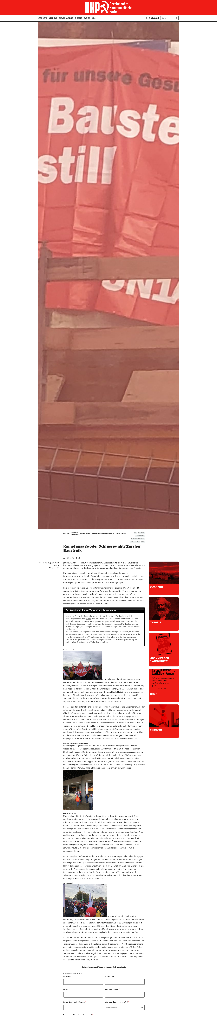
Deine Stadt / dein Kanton (74, 1002)
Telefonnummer (112, 989)
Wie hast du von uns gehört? (117, 1002)
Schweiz (125, 533)
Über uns (53, 18)
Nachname (109, 977)
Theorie (78, 18)
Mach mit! (42, 18)
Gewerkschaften (108, 533)
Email (66, 989)
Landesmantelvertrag (137, 539)
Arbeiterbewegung (94, 533)
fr (146, 18)
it (149, 18)
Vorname (67, 977)
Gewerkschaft (140, 536)
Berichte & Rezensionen (75, 533)
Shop (94, 18)
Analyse (66, 533)
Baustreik (141, 533)
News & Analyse (66, 18)
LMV (132, 542)
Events (87, 18)
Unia (142, 542)
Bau (135, 533)
